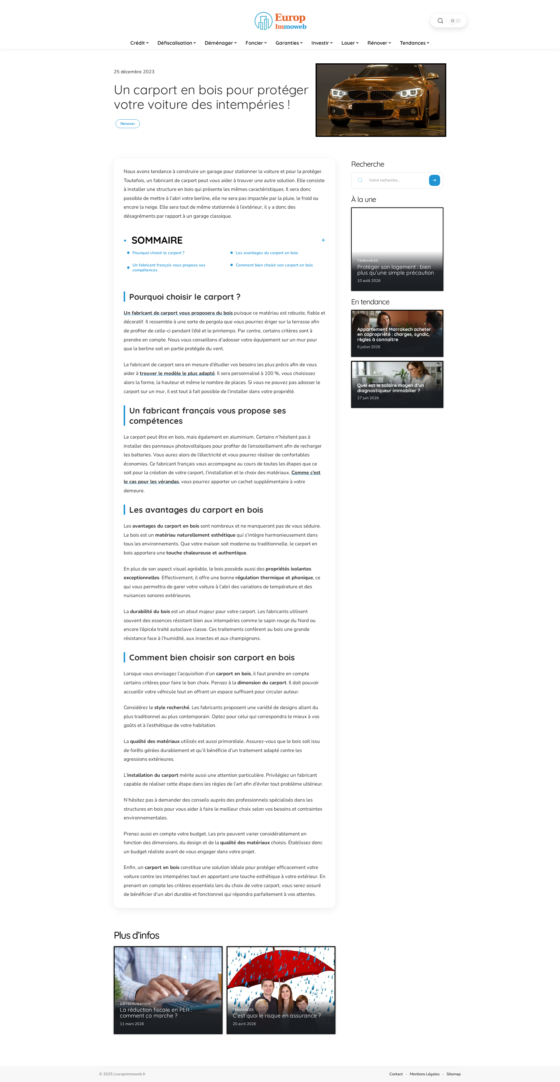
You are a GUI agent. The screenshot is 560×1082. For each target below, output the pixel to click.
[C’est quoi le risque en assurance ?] (281, 990)
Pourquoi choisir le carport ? (159, 253)
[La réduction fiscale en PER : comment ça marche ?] (168, 990)
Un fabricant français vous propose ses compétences (168, 267)
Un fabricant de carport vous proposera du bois (178, 313)
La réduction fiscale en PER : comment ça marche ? (156, 1012)
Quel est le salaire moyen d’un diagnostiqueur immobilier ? (390, 387)
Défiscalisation (135, 1004)
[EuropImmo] (280, 20)
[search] (440, 20)
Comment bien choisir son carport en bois (274, 265)
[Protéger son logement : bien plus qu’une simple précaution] (397, 249)
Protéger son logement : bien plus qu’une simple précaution (395, 269)
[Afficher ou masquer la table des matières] (254, 240)
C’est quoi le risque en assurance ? (277, 1015)
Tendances (243, 1010)
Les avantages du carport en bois (267, 253)
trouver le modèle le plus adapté (177, 373)
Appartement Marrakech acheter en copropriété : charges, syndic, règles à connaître (394, 334)
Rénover (127, 123)
